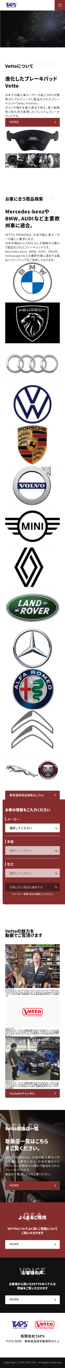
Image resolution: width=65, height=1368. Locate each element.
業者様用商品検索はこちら (27, 795)
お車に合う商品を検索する (26, 887)
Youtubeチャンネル (22, 1093)
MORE (14, 122)
